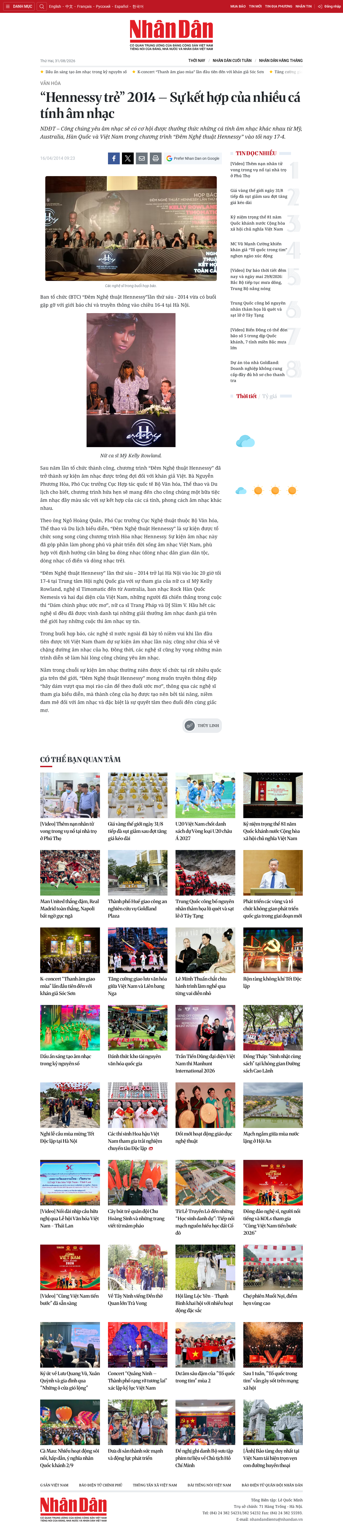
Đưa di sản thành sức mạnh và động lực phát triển (135, 1454)
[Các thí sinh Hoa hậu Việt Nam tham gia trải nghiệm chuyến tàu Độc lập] (138, 1105)
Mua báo (238, 6)
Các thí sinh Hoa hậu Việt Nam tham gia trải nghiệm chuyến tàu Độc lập (135, 1141)
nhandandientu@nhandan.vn (276, 1519)
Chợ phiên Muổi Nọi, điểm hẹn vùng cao (270, 1299)
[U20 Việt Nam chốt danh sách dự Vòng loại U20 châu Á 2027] (205, 795)
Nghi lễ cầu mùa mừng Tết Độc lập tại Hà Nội (67, 1137)
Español (121, 6)
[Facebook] (114, 158)
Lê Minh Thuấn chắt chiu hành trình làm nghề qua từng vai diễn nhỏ (201, 986)
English (55, 6)
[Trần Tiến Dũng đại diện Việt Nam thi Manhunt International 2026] (205, 1028)
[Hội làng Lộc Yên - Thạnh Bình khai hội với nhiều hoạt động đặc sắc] (205, 1267)
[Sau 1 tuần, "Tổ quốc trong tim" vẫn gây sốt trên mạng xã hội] (273, 1345)
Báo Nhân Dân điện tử (171, 35)
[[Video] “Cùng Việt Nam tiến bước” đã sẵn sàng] (70, 1267)
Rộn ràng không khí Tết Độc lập (272, 982)
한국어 (138, 6)
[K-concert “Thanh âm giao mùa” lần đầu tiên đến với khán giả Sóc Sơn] (70, 950)
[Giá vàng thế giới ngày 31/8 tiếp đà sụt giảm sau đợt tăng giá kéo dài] (138, 795)
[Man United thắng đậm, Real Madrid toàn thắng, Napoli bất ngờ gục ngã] (70, 873)
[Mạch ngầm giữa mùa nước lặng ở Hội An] (273, 1105)
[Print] (156, 158)
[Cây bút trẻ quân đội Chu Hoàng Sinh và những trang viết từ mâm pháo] (138, 1182)
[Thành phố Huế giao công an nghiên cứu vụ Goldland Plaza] (138, 873)
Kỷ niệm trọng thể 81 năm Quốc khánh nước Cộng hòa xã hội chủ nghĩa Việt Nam (257, 223)
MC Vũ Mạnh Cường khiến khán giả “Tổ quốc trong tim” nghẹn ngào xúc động (258, 249)
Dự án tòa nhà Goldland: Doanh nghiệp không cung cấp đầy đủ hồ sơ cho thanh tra (257, 371)
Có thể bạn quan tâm (80, 759)
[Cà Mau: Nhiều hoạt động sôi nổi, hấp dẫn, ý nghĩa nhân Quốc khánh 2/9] (70, 1422)
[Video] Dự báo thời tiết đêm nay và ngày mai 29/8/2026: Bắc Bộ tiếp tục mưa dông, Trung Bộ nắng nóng (258, 279)
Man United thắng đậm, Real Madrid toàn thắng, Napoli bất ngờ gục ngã (69, 908)
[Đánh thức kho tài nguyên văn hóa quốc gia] (138, 1028)
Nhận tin (304, 6)
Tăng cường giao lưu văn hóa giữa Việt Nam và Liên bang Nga (137, 986)
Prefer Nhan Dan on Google (196, 158)
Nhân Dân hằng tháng (281, 60)
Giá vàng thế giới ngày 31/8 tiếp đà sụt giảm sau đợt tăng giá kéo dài (258, 196)
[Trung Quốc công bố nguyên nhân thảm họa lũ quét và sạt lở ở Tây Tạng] (205, 873)
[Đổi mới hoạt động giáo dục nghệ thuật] (205, 1105)
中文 (69, 6)
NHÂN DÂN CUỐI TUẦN (232, 60)
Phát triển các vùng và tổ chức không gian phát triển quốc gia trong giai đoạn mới (272, 908)
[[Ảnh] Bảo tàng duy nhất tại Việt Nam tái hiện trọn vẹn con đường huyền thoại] (273, 1422)
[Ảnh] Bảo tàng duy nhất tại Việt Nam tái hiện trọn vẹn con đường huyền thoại (271, 1458)
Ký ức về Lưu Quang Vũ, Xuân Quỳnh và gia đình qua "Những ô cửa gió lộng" (70, 1380)
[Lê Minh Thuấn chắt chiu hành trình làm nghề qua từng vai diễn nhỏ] (205, 950)
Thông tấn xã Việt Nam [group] (72, 1485)
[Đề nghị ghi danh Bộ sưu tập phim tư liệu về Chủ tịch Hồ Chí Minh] (205, 1422)
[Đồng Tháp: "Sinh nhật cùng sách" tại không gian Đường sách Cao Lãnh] (273, 1028)
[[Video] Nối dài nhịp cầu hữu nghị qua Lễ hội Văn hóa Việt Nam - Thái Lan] (70, 1182)
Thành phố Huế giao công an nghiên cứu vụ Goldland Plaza (137, 908)
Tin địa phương (278, 6)
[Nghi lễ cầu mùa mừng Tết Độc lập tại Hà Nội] (70, 1105)
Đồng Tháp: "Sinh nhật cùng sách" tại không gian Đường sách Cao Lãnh (272, 1063)
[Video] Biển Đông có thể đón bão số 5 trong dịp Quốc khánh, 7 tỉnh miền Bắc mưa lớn (259, 339)
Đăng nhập (333, 6)
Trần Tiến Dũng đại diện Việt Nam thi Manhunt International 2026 (205, 1063)
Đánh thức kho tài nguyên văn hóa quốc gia (134, 1060)
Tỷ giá (269, 396)
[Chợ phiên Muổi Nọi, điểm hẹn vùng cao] (273, 1267)
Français (84, 6)
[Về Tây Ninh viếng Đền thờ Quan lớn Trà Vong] (138, 1267)
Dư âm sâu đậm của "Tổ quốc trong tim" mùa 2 (205, 1377)
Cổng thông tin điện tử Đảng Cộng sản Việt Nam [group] (277, 1485)
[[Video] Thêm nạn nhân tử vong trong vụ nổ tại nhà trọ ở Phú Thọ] (70, 795)
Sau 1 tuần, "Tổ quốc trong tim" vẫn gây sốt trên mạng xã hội (271, 1380)
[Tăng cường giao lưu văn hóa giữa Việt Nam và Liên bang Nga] (138, 950)
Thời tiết (246, 396)
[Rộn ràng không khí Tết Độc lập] (273, 950)
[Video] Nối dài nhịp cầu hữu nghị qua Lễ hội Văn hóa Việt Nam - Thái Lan (69, 1218)
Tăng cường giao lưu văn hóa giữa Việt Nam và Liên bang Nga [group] (238, 71)
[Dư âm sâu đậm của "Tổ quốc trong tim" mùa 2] (205, 1345)
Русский (103, 6)
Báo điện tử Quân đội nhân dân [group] (189, 1485)
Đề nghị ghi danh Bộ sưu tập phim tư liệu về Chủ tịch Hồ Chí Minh (204, 1458)
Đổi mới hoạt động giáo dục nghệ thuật (204, 1137)
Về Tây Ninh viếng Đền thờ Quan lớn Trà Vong (135, 1299)
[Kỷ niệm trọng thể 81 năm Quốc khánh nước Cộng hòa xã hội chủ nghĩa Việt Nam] (273, 795)
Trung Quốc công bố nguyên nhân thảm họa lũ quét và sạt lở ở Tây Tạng (258, 309)
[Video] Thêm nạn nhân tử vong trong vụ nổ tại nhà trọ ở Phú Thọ (258, 169)
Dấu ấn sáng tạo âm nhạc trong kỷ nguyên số (65, 1060)
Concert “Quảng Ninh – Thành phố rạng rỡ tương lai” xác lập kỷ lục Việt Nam (137, 1380)
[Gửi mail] (142, 158)
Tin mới (255, 6)
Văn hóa (50, 83)
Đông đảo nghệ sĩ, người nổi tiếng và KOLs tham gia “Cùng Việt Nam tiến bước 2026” (271, 1222)
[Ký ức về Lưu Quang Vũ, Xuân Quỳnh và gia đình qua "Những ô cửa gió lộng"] (70, 1345)
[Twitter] (128, 158)
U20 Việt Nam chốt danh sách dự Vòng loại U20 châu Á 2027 (204, 831)
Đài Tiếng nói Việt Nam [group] (126, 1485)
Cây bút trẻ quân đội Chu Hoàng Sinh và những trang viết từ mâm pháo (136, 1218)
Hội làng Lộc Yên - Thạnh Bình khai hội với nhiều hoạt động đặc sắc (204, 1303)
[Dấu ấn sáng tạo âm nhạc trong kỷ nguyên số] (70, 1028)
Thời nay (196, 60)
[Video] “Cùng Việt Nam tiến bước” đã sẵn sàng (69, 1299)
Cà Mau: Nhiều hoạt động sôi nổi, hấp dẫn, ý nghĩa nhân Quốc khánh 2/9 (69, 1458)
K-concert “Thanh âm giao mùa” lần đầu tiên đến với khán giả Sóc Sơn (67, 986)
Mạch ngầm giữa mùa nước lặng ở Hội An (271, 1137)
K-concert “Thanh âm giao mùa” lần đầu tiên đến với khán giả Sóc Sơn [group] (109, 71)
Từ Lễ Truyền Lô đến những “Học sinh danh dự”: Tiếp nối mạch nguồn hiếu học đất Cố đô (205, 1222)
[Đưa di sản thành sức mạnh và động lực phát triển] (138, 1422)
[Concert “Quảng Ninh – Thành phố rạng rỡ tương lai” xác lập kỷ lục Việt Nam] (138, 1345)
